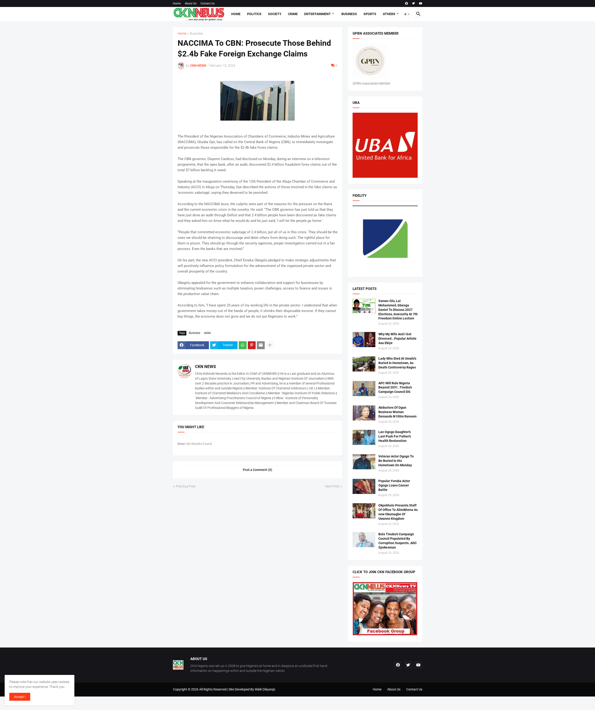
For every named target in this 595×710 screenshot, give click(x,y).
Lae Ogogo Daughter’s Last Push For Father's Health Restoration (394, 436)
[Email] (261, 345)
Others (389, 14)
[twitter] (413, 3)
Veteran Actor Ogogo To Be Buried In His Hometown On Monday (396, 460)
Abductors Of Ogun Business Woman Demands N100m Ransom (397, 412)
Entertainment (317, 14)
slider (207, 333)
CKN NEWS (205, 366)
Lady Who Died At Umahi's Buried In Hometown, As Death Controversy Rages (397, 363)
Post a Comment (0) (257, 470)
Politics (254, 14)
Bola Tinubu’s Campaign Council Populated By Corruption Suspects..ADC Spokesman (397, 540)
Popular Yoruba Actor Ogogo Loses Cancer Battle (394, 485)
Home (177, 3)
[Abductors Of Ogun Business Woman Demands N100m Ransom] (364, 413)
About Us (190, 3)
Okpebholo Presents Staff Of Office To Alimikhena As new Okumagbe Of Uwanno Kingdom (398, 511)
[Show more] (270, 345)
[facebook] (406, 3)
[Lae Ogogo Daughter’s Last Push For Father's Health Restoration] (364, 437)
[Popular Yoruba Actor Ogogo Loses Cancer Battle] (364, 486)
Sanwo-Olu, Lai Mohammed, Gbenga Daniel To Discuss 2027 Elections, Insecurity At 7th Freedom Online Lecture (398, 309)
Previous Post (186, 486)
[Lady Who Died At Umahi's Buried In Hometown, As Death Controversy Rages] (364, 363)
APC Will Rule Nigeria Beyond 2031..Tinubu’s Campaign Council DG (395, 387)
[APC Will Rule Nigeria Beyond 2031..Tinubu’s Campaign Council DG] (364, 388)
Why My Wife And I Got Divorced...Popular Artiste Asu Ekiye (397, 338)
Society (274, 14)
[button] (407, 14)
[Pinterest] (252, 345)
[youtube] (420, 3)
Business (349, 14)
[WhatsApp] (243, 345)
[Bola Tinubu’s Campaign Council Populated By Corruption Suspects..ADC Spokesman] (364, 539)
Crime (293, 14)
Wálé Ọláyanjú (265, 689)
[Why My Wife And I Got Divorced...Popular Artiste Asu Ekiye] (364, 339)
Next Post (332, 486)
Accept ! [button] (20, 697)
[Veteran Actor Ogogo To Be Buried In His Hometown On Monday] (364, 461)
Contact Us (208, 3)
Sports (370, 14)
